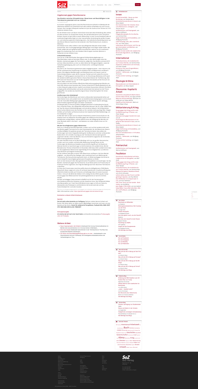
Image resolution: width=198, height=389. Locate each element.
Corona (131, 328)
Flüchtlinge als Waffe (124, 222)
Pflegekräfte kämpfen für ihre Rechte (127, 34)
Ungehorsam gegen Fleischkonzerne (71, 15)
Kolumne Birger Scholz (85, 376)
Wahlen (131, 347)
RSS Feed (104, 369)
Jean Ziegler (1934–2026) (123, 186)
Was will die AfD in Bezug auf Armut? (129, 266)
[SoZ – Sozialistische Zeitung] (62, 5)
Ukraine (137, 344)
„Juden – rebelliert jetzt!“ (125, 289)
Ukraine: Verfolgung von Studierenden (129, 304)
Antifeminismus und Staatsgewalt (126, 30)
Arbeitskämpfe (61, 380)
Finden (138, 4)
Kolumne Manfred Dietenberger (87, 382)
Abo (103, 365)
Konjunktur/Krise (83, 371)
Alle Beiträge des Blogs (125, 230)
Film (139, 330)
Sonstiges (104, 361)
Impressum (104, 368)
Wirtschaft (135, 347)
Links (103, 367)
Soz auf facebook (123, 238)
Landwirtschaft (137, 338)
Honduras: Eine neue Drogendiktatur (127, 68)
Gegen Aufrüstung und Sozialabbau (126, 38)
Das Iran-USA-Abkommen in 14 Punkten (128, 132)
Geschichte (131, 332)
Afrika (59, 372)
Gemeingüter (83, 365)
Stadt (59, 370)
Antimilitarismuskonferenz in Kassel (127, 21)
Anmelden (74, 386)
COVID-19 (120, 330)
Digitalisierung (130, 330)
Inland (59, 356)
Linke (117, 340)
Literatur (122, 340)
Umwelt (122, 347)
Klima (121, 337)
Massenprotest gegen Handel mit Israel (128, 116)
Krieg (132, 338)
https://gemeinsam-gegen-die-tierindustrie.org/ (88, 191)
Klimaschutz (127, 338)
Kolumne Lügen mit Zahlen (85, 380)
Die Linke (125, 330)
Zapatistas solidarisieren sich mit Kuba (127, 64)
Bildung (59, 357)
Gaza (125, 332)
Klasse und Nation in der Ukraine (127, 308)
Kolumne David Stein (84, 378)
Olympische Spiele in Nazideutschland (127, 171)
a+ (192, 195)
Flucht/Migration (61, 359)
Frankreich (118, 332)
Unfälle (81, 363)
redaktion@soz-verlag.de (131, 369)
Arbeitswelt (134, 324)
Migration (127, 340)
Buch (126, 327)
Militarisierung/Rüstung (63, 361)
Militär (131, 340)
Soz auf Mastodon (123, 243)
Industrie (59, 11)
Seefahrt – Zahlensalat (122, 72)
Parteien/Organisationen (85, 356)
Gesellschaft (60, 360)
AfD (116, 324)
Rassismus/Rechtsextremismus (64, 364)
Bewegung (82, 357)
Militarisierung (136, 340)
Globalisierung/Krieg (62, 378)
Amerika (119, 324)
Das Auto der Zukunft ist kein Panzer (129, 219)
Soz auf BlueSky (123, 241)
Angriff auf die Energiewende (126, 226)
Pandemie (127, 342)
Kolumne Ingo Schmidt (85, 379)
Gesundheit (138, 332)
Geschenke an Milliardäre (125, 202)
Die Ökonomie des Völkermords (127, 293)
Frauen (122, 332)
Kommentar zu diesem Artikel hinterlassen (69, 195)
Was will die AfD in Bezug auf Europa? (129, 257)
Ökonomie (119, 342)
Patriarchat (60, 363)
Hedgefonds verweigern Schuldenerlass (129, 312)
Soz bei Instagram (123, 240)
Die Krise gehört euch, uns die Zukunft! (129, 215)
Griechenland (130, 335)
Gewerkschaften (122, 335)
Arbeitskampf (125, 324)
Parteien (131, 342)
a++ (192, 196)
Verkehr (127, 347)
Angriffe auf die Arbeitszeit (124, 102)
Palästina (123, 342)
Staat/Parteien (61, 368)
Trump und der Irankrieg (123, 76)
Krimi (103, 357)
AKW (81, 360)
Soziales (60, 367)
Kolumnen (82, 375)
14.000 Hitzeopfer (123, 211)
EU (134, 330)
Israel (135, 335)
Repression (60, 365)
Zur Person (104, 363)
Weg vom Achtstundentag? (124, 98)
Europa (136, 330)
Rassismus (128, 344)
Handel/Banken (83, 367)
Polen (135, 342)
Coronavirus (137, 328)
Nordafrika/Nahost (62, 376)
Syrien (133, 344)
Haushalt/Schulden (84, 368)
